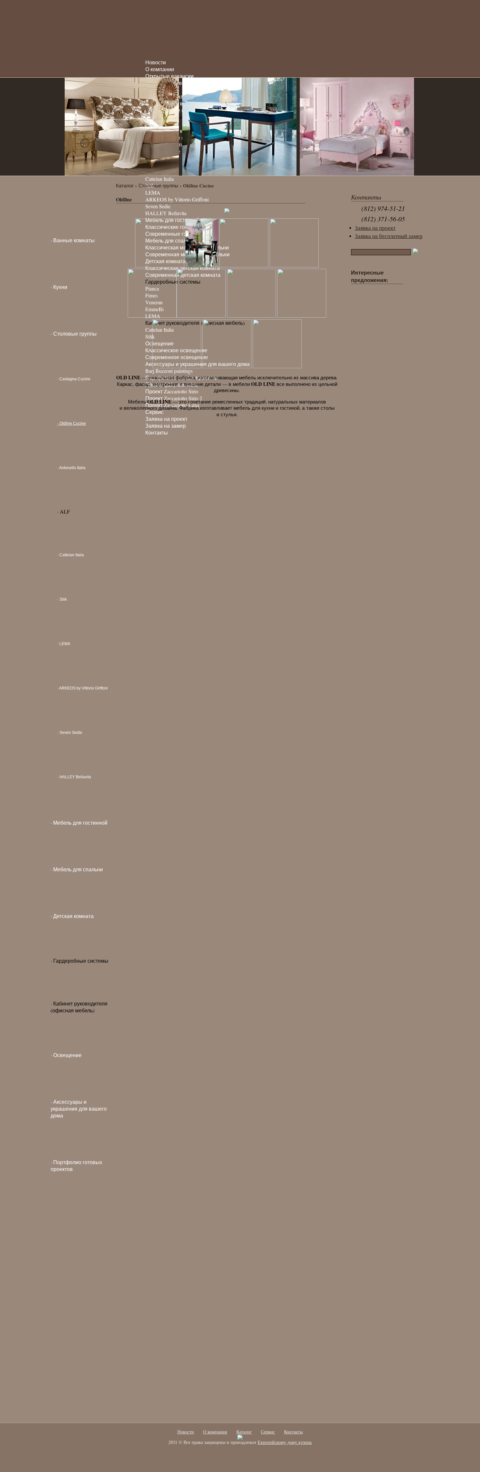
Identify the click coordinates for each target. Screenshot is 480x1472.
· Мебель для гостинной (79, 822)
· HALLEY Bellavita (74, 777)
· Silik (62, 599)
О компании (159, 69)
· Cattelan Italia (70, 555)
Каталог (125, 185)
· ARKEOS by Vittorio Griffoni (82, 688)
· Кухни (59, 286)
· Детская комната (72, 915)
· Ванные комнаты (73, 240)
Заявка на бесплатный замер (389, 236)
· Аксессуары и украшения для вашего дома (79, 1108)
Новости (155, 62)
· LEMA (63, 643)
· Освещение (66, 1055)
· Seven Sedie (69, 732)
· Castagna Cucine (73, 379)
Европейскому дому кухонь (285, 1442)
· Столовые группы (74, 333)
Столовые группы (158, 185)
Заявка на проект (375, 228)
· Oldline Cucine (71, 423)
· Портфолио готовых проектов (76, 1165)
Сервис (268, 1432)
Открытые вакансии (169, 75)
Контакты (293, 1432)
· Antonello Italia (71, 468)
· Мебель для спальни (77, 869)
